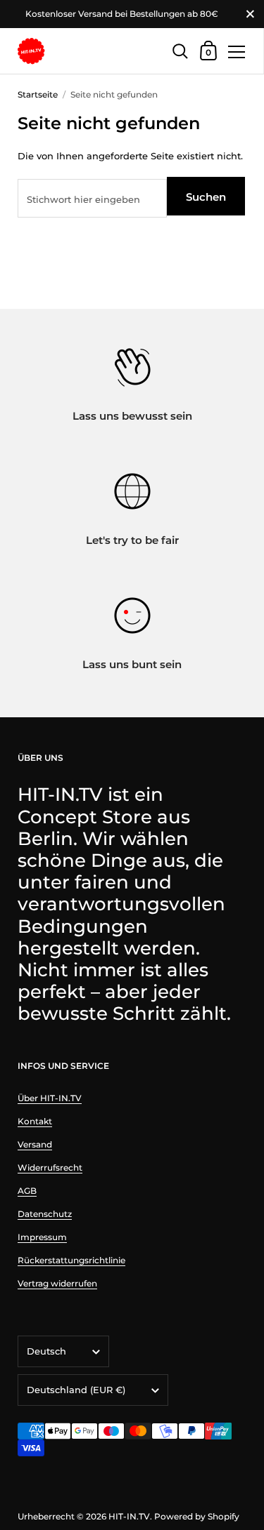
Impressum (42, 1237)
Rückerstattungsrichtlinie (71, 1260)
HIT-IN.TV (129, 1516)
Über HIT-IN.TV (50, 1098)
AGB (27, 1190)
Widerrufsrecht (50, 1167)
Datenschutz (45, 1214)
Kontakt (35, 1121)
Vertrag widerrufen (57, 1283)
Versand (35, 1144)
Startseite (38, 94)
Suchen (206, 197)
